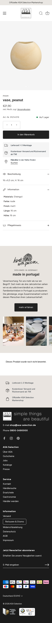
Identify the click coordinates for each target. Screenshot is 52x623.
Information (13, 189)
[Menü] (4, 13)
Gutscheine (8, 456)
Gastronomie (9, 497)
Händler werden (11, 501)
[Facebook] (4, 438)
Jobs (5, 460)
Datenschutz (9, 531)
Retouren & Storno (14, 521)
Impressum (8, 540)
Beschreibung (14, 174)
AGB (5, 536)
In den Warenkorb (26, 134)
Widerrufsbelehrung (12, 527)
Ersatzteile (8, 492)
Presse (6, 469)
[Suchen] (41, 14)
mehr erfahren (26, 307)
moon (6, 95)
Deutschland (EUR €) (11, 596)
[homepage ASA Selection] (26, 13)
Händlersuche (9, 488)
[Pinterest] (18, 438)
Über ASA (7, 452)
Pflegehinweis (14, 225)
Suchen (14, 163)
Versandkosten (23, 109)
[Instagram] (11, 438)
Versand (7, 516)
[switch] (30, 614)
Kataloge (7, 465)
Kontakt (7, 484)
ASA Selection (16, 604)
